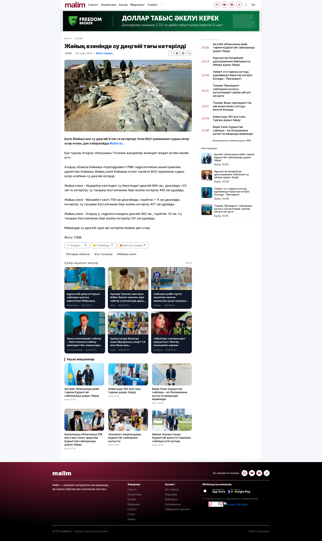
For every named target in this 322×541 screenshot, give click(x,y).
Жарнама (171, 494)
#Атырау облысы (78, 254)
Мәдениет (137, 4)
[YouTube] (224, 5)
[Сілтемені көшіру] (171, 53)
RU (253, 4)
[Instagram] (217, 5)
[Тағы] (162, 5)
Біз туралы (172, 489)
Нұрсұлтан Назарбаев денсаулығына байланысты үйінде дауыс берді (232, 61)
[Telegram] (177, 53)
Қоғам (123, 4)
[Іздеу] (246, 5)
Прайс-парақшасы (259, 531)
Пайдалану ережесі (177, 509)
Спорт (131, 514)
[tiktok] (239, 5)
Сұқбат (152, 4)
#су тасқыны (103, 254)
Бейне (131, 519)
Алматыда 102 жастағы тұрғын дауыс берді (229, 118)
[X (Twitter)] (189, 53)
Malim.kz (116, 143)
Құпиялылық (173, 504)
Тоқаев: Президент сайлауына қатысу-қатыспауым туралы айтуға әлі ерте (232, 91)
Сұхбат (132, 509)
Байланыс (171, 499)
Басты (68, 38)
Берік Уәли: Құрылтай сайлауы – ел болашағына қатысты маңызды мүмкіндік (233, 130)
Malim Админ (104, 53)
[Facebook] (232, 5)
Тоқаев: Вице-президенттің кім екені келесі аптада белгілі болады (232, 106)
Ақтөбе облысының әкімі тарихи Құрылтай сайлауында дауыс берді (234, 47)
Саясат (93, 4)
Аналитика (108, 4)
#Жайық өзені (126, 254)
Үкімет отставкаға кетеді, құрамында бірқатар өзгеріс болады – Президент (232, 75)
